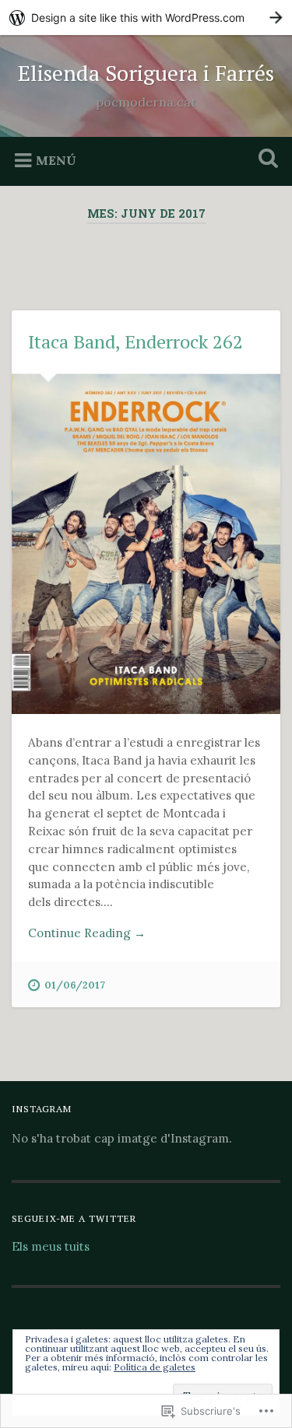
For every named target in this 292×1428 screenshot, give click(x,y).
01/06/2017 (74, 985)
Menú (56, 159)
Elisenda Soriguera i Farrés (146, 72)
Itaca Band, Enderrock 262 (135, 341)
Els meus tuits (51, 1246)
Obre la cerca (264, 160)
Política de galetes (154, 1367)
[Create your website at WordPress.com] (146, 17)
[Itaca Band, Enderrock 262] (146, 544)
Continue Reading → (87, 933)
